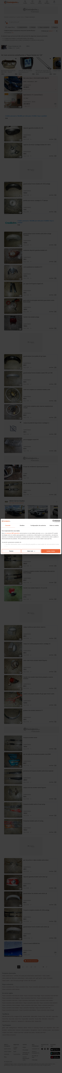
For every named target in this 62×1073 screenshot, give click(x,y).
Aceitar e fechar (51, 551)
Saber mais (30, 551)
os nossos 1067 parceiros (12, 533)
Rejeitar (11, 551)
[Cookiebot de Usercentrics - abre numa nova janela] (53, 521)
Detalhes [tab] (22, 525)
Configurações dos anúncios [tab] (38, 525)
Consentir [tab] (7, 525)
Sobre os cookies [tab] (54, 525)
